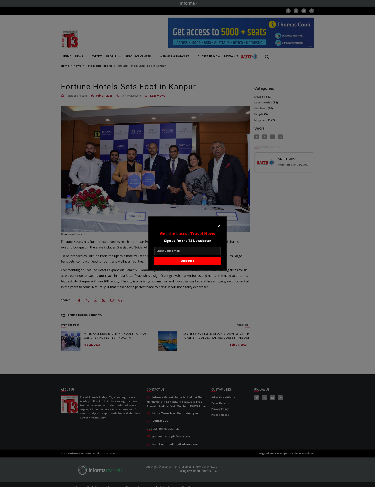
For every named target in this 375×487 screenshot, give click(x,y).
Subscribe (187, 261)
